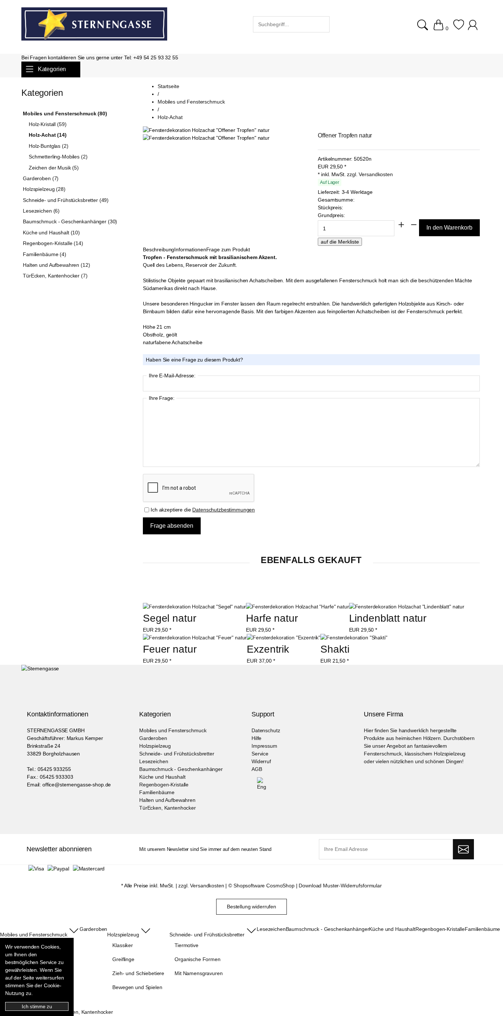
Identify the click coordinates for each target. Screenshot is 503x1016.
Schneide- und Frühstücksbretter (176, 754)
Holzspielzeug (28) (44, 189)
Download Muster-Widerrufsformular (340, 885)
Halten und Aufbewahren (167, 800)
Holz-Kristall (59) (47, 124)
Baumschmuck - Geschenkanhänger (181, 769)
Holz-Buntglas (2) (48, 146)
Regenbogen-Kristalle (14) (53, 243)
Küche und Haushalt (162, 777)
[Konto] (473, 28)
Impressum (264, 746)
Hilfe (256, 738)
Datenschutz (266, 730)
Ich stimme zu (37, 1006)
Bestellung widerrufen (251, 906)
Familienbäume (157, 792)
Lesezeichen (153, 761)
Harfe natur (272, 618)
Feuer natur (169, 649)
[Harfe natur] (297, 607)
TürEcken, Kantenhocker (167, 808)
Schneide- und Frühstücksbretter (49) (66, 200)
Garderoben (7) (41, 178)
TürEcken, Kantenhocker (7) (55, 276)
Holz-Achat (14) (48, 135)
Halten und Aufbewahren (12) (56, 265)
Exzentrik (268, 649)
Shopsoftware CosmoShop (264, 885)
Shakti (334, 649)
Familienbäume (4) (44, 254)
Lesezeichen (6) (41, 211)
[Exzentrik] (283, 638)
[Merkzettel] (458, 28)
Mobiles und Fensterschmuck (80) (65, 113)
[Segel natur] (194, 607)
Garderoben (153, 738)
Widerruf (261, 761)
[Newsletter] (463, 849)
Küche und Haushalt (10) (51, 232)
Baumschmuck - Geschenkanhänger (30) (70, 221)
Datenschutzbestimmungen (223, 510)
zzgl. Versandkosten (370, 174)
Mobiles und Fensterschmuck (172, 730)
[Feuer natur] (195, 638)
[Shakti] (353, 638)
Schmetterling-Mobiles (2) (58, 157)
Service (260, 754)
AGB (257, 769)
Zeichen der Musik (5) (54, 168)
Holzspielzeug (155, 746)
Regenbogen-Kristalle (164, 785)
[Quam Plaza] (94, 25)
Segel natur (169, 618)
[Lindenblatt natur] (406, 607)
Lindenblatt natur (388, 618)
